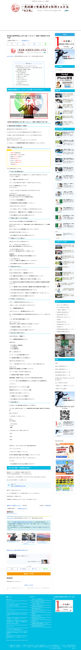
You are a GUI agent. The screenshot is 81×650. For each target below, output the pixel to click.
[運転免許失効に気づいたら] (14, 537)
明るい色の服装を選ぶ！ (22, 72)
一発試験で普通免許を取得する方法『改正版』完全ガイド (16, 615)
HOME (64, 34)
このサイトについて (10, 602)
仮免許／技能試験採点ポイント (61, 366)
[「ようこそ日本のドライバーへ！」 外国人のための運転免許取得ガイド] (28, 537)
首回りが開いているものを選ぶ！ (24, 74)
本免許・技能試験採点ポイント (55, 645)
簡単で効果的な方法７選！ (22, 71)
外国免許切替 (48, 505)
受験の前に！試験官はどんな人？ (14, 505)
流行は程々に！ (20, 83)
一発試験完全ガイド (25, 40)
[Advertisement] (40, 22)
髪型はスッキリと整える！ (23, 76)
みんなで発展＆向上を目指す (61, 382)
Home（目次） (10, 56)
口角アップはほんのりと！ (23, 79)
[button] (74, 70)
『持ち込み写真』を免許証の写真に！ (23, 84)
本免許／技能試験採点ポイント (61, 369)
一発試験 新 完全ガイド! (22, 508)
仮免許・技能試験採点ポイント (42, 645)
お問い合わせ (9, 599)
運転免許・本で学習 (29, 573)
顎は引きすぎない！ (21, 77)
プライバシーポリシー (11, 611)
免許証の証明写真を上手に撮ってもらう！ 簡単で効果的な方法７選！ (30, 67)
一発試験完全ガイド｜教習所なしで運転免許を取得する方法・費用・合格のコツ (16, 622)
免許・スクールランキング (12, 513)
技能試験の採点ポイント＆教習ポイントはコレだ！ (16, 638)
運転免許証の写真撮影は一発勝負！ (24, 69)
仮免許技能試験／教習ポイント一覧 (62, 372)
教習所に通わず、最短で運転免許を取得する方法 (17, 550)
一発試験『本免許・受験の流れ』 (29, 645)
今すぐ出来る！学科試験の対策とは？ (14, 629)
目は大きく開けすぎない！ (23, 81)
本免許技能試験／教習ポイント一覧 (62, 375)
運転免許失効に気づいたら (14, 541)
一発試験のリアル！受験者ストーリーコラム (64, 385)
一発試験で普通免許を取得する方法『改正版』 (22, 522)
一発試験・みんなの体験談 (60, 388)
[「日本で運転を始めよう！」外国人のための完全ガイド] (43, 537)
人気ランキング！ (10, 626)
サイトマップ (9, 608)
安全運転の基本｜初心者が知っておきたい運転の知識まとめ (64, 379)
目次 (27, 63)
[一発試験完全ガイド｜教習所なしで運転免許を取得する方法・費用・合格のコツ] (65, 57)
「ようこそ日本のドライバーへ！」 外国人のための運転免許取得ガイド (29, 542)
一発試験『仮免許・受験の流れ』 (15, 645)
